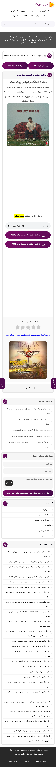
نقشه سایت (20, 754)
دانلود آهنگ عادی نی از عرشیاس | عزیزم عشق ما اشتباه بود (31, 436)
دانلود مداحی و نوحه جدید (43, 536)
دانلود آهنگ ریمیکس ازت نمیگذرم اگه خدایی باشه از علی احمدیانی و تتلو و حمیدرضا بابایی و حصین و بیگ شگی (28, 633)
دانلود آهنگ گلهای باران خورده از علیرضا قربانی (35, 666)
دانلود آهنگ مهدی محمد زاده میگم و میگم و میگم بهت (28, 335)
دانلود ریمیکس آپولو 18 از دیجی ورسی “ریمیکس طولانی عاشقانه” (29, 577)
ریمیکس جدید (27, 11)
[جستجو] (4, 24)
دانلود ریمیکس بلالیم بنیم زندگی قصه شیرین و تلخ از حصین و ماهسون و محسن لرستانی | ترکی (27, 704)
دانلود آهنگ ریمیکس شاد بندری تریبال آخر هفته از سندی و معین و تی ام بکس (27, 723)
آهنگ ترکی (40, 15)
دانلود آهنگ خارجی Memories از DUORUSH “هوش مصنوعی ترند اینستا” (29, 422)
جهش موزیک (41, 55)
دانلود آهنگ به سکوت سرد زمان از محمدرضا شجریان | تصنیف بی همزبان (29, 444)
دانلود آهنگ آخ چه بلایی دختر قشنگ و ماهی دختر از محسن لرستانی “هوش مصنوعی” (29, 624)
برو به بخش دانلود (41, 65)
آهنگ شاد (28, 15)
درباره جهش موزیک (35, 754)
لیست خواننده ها (28, 750)
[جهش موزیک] (42, 5)
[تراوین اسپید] (28, 380)
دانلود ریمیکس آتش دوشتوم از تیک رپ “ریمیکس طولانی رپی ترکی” (28, 562)
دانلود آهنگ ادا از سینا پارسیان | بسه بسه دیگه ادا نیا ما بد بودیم (30, 661)
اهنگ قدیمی (47, 525)
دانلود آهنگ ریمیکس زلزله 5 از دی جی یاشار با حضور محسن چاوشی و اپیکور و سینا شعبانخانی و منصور (27, 738)
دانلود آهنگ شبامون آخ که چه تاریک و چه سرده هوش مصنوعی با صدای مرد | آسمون (28, 604)
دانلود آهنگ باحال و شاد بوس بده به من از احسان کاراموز (32, 731)
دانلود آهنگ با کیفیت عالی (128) (25, 244)
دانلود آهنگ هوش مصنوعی (43, 520)
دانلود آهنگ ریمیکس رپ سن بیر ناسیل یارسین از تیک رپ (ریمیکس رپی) (28, 694)
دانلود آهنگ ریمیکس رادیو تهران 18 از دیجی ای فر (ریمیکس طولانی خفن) (28, 684)
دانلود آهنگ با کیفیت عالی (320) (26, 235)
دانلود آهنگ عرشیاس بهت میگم (31, 75)
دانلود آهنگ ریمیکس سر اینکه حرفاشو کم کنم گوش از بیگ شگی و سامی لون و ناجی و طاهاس (29, 714)
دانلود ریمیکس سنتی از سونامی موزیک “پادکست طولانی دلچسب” (29, 587)
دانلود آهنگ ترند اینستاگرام (43, 515)
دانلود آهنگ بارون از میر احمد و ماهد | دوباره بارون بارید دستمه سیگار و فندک (27, 411)
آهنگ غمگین (12, 11)
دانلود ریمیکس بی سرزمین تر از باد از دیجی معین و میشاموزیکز (29, 582)
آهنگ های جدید (42, 11)
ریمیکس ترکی (46, 510)
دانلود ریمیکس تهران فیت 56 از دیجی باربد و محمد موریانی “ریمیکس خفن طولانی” (28, 554)
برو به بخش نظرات (15, 65)
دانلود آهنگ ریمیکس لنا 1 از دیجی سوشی (37, 677)
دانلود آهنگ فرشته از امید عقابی (40, 672)
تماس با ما (14, 750)
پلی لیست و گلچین (45, 531)
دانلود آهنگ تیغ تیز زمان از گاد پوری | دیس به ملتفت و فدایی (31, 430)
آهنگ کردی (16, 15)
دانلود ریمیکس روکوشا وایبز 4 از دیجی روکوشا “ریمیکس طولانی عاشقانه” (29, 569)
